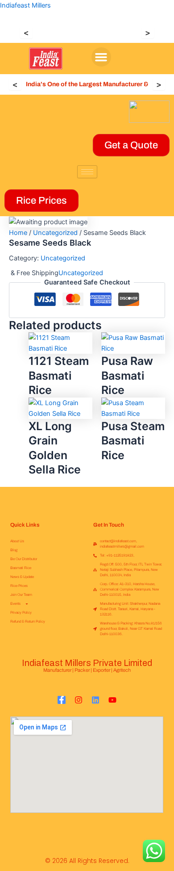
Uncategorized (55, 233)
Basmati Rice (20, 568)
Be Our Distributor (23, 559)
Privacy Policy (21, 613)
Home (18, 233)
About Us (17, 541)
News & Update (22, 577)
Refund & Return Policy (27, 622)
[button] (101, 57)
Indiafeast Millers (25, 5)
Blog (13, 550)
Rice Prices (19, 586)
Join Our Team (21, 595)
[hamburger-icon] (87, 171)
